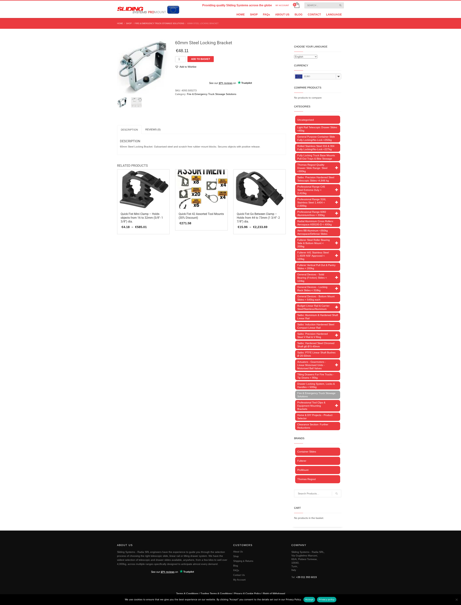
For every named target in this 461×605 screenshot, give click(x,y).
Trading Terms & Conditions (216, 593)
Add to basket (200, 59)
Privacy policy (327, 599)
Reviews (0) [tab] (153, 129)
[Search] (336, 493)
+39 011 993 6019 (306, 577)
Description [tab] (129, 129)
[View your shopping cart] (297, 5)
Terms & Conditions (187, 593)
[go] (340, 5)
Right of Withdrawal (274, 593)
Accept (309, 599)
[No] (456, 599)
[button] (162, 46)
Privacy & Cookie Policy (247, 593)
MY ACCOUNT (282, 5)
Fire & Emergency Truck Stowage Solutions (211, 94)
